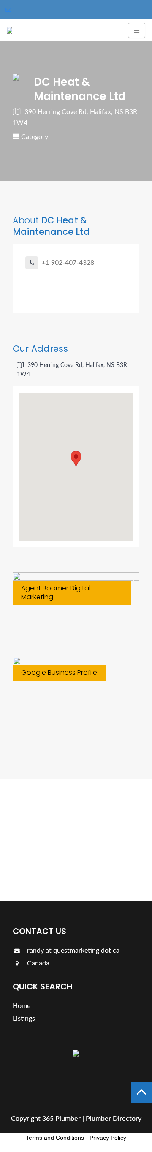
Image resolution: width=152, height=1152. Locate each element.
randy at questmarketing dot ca (72, 950)
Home (21, 1006)
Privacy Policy (108, 1137)
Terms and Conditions (55, 1137)
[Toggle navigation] (136, 30)
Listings (37, 865)
